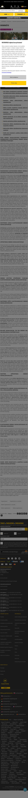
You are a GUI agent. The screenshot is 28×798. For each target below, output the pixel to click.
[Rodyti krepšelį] (18, 6)
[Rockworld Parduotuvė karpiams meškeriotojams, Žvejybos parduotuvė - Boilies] (2, 7)
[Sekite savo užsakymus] (11, 6)
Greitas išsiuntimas (7, 1)
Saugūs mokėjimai (14, 1)
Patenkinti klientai (21, 1)
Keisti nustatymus (14, 77)
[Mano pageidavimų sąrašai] (15, 6)
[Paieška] (26, 10)
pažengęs (20, 10)
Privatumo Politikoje (6, 72)
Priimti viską (14, 83)
